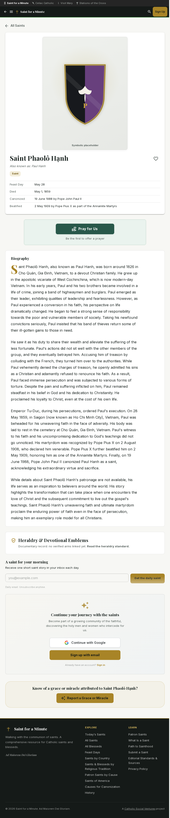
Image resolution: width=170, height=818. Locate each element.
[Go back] (5, 11)
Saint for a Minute (18, 3)
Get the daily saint (147, 578)
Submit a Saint (138, 752)
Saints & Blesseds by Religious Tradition (99, 766)
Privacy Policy (138, 769)
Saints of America (97, 780)
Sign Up (160, 11)
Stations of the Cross (92, 3)
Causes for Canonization (102, 786)
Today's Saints (95, 734)
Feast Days (92, 752)
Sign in (101, 665)
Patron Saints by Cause (101, 774)
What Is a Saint (138, 740)
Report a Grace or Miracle (87, 698)
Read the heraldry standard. (108, 546)
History (90, 792)
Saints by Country (97, 758)
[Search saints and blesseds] (149, 12)
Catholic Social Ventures (139, 808)
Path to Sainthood (140, 746)
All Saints (18, 25)
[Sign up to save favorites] (155, 158)
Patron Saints (137, 734)
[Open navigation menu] (11, 12)
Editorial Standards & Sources (142, 760)
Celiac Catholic (44, 3)
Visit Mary (67, 3)
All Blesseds (93, 746)
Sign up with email (85, 655)
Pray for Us (88, 229)
